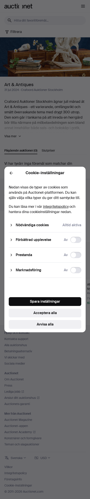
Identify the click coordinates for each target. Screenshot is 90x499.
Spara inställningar (45, 301)
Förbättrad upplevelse (33, 239)
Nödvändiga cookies (32, 225)
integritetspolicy (56, 206)
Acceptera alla (45, 313)
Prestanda (24, 255)
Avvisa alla (45, 324)
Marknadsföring (28, 270)
